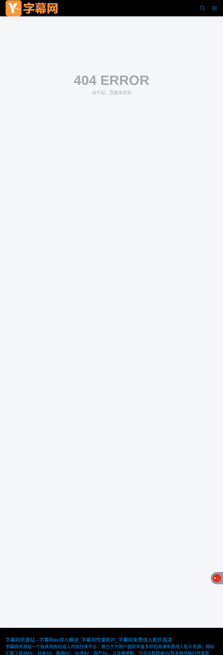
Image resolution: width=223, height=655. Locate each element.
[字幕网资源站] (31, 8)
